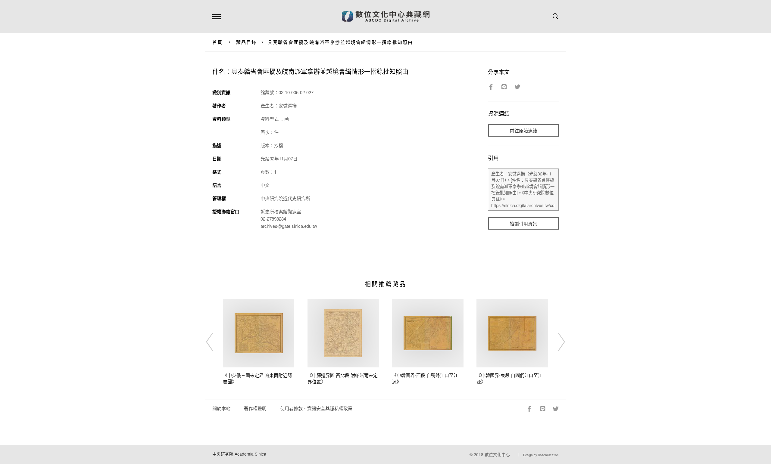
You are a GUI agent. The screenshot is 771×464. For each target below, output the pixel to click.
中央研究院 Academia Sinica (239, 454)
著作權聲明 (255, 408)
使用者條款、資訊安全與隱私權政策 (316, 408)
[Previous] (215, 342)
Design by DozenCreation (541, 455)
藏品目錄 (246, 42)
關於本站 (221, 408)
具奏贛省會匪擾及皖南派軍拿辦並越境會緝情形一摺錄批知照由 (340, 42)
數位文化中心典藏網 (385, 16)
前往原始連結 (523, 130)
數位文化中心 (497, 454)
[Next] (556, 342)
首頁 (217, 42)
